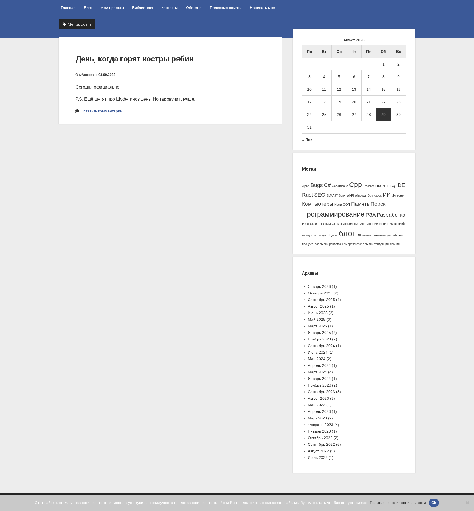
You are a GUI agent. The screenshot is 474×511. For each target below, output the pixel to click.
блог (347, 233)
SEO (319, 195)
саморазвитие (352, 244)
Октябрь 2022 (320, 438)
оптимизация (382, 235)
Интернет (398, 195)
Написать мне (262, 7)
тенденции (381, 244)
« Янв (307, 140)
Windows (361, 195)
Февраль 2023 (320, 424)
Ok (433, 502)
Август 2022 (318, 451)
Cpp (355, 184)
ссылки (368, 244)
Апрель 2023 (319, 411)
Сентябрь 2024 (321, 345)
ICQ (392, 186)
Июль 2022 (318, 457)
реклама (335, 244)
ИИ (387, 195)
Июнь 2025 (318, 313)
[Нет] (467, 503)
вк (358, 234)
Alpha (305, 186)
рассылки (321, 244)
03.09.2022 (106, 75)
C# (327, 185)
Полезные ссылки (226, 7)
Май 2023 (316, 405)
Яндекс (333, 235)
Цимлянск (379, 223)
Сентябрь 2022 (321, 444)
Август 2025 (318, 306)
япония (395, 244)
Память (360, 204)
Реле (305, 223)
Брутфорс (375, 195)
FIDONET (382, 186)
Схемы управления (345, 223)
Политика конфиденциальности (398, 502)
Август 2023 (318, 398)
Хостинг (365, 223)
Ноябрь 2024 (319, 339)
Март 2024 (317, 372)
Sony (342, 195)
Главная (68, 7)
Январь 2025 (319, 332)
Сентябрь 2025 (321, 299)
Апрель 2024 (319, 365)
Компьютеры (317, 204)
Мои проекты (112, 7)
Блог (88, 7)
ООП (346, 204)
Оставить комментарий (101, 111)
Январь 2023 (319, 431)
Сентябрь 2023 (321, 392)
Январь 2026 (319, 286)
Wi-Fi (350, 195)
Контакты (169, 7)
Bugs (317, 185)
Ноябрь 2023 (319, 385)
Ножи (338, 204)
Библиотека (142, 7)
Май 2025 (316, 319)
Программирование (333, 214)
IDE (400, 185)
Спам (327, 223)
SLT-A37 (332, 195)
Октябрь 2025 (320, 293)
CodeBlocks (340, 186)
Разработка (391, 215)
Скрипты (316, 223)
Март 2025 (317, 326)
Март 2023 (317, 418)
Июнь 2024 (318, 352)
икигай (366, 235)
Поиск (378, 204)
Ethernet (368, 186)
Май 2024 (316, 359)
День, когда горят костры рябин (134, 58)
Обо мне (194, 7)
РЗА (371, 215)
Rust (307, 195)
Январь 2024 (319, 378)
